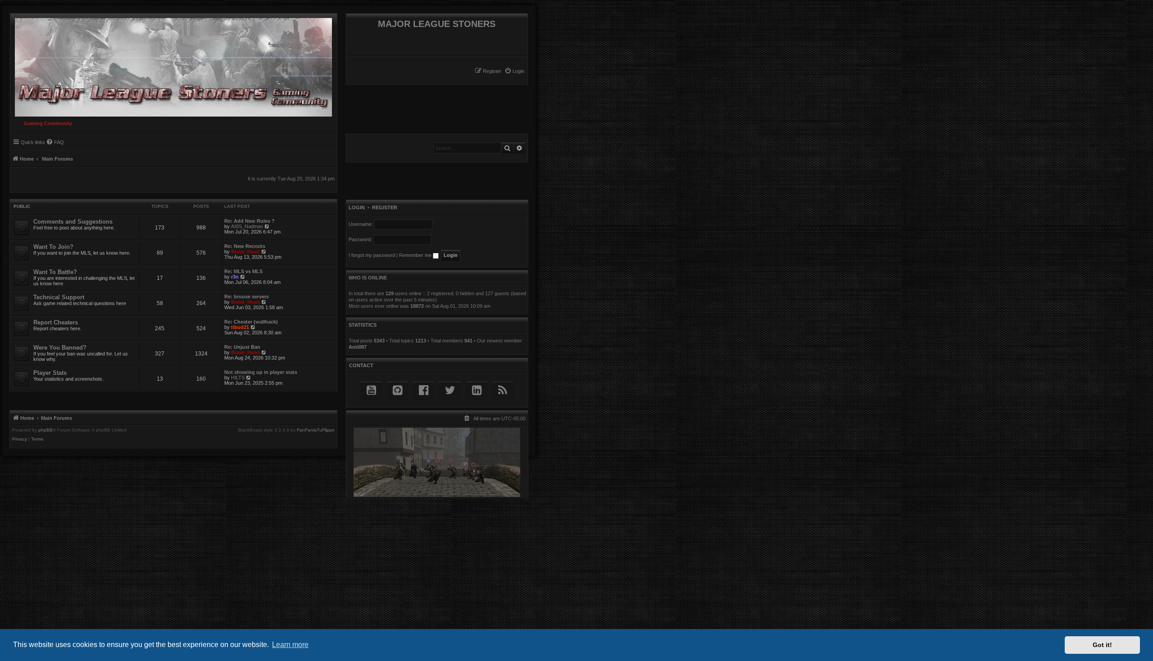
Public (22, 206)
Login (357, 207)
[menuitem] (514, 71)
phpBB (45, 430)
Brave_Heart (245, 251)
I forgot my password (372, 255)
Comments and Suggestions (73, 221)
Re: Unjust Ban (242, 347)
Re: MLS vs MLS (243, 271)
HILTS (238, 377)
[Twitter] (450, 390)
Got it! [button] (1102, 644)
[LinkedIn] (476, 390)
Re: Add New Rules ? (249, 221)
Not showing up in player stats (260, 372)
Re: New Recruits (244, 246)
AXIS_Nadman (247, 226)
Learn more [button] (290, 644)
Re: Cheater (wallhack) (251, 321)
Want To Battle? (55, 272)
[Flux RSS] (502, 390)
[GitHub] (397, 390)
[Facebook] (423, 390)
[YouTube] (371, 390)
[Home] (171, 65)
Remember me (416, 255)
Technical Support (58, 297)
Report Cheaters (55, 322)
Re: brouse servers (246, 296)
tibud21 (240, 327)
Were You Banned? (59, 347)
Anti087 (358, 347)
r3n (235, 276)
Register (384, 207)
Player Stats (50, 372)
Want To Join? (53, 246)
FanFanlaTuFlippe (316, 430)
